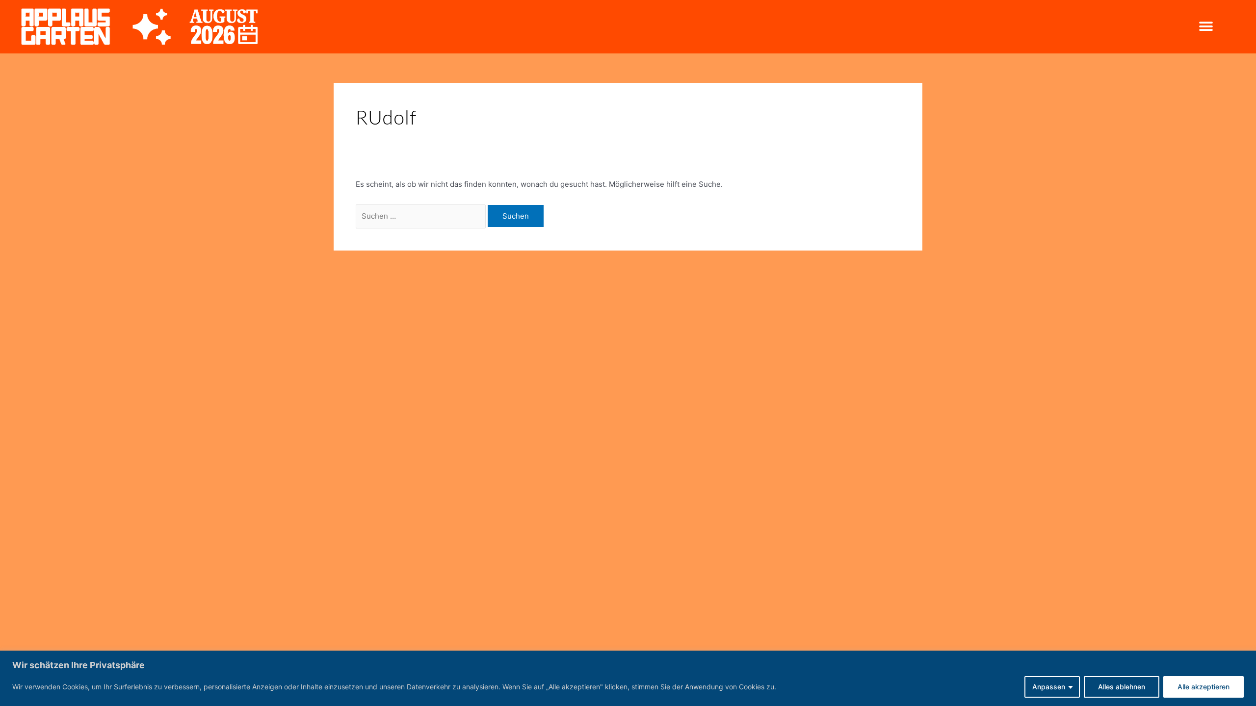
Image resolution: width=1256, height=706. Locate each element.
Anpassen (1048, 686)
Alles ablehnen (1121, 686)
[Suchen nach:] (422, 216)
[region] (628, 678)
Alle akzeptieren (1204, 686)
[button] (1206, 27)
